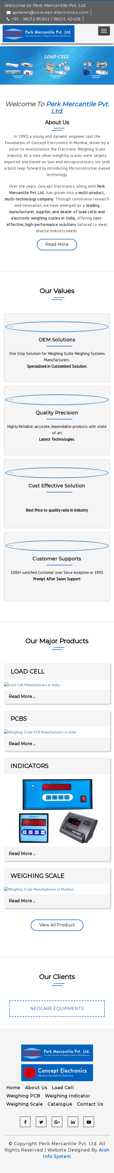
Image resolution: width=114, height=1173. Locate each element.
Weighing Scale (24, 1104)
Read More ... (22, 696)
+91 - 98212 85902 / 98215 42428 (46, 19)
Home (13, 1087)
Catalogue (60, 1104)
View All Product (57, 924)
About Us (36, 1087)
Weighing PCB (23, 1095)
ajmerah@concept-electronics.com (50, 12)
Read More (57, 244)
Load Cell (63, 1087)
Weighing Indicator (67, 1095)
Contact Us (90, 1104)
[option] (60, 1011)
